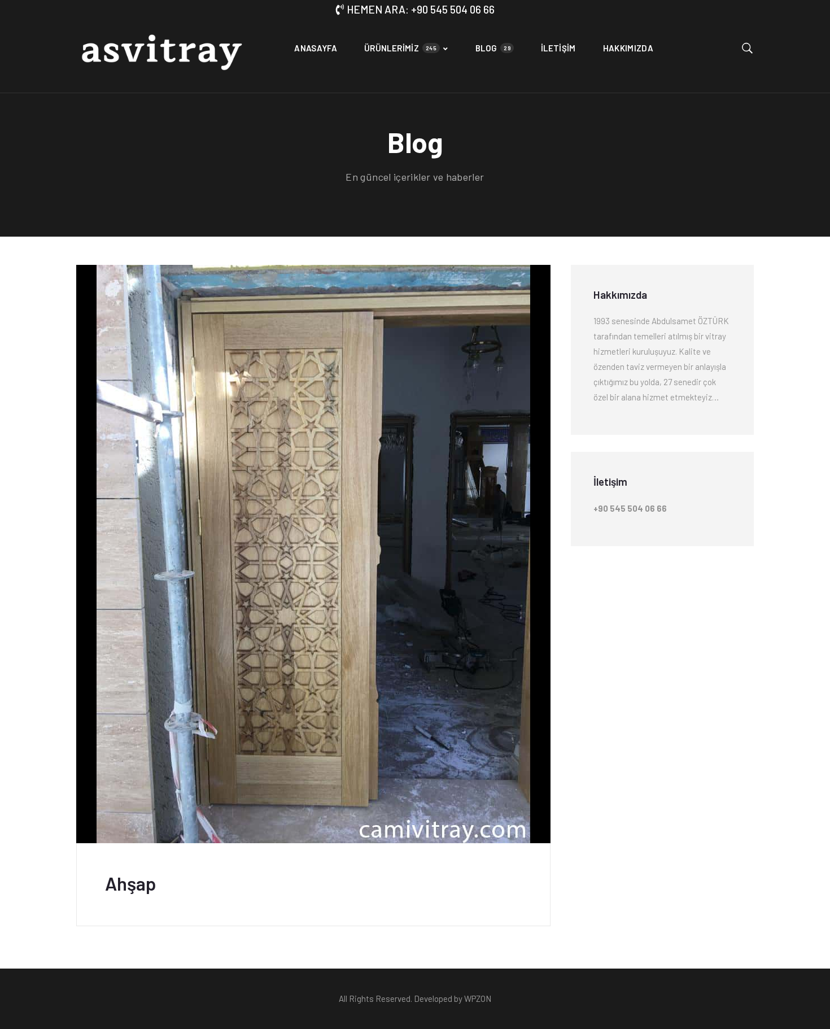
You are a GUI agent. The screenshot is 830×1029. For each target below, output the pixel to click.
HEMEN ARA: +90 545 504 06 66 (421, 9)
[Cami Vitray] (161, 56)
